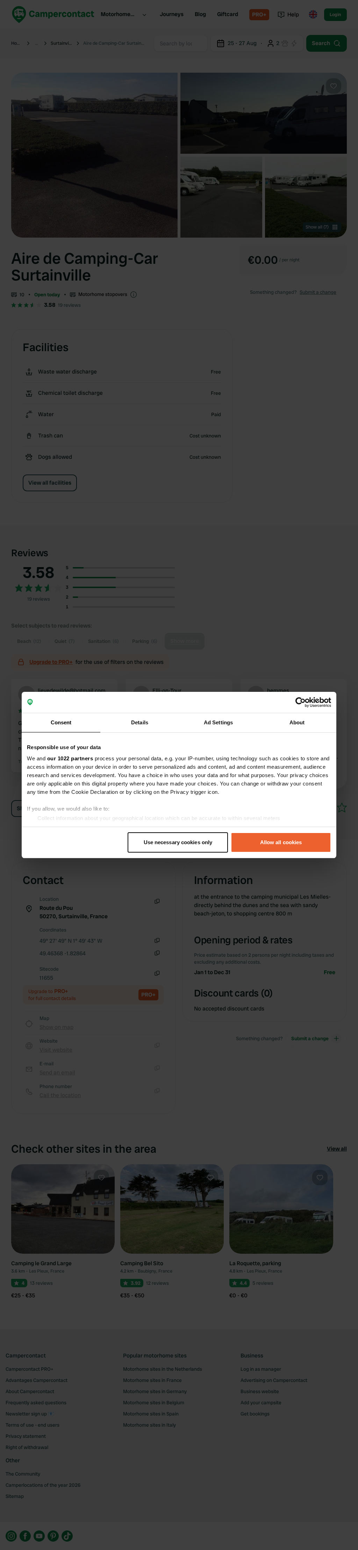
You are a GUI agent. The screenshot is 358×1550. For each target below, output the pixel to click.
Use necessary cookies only (178, 842)
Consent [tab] (61, 722)
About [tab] (297, 722)
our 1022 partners (70, 758)
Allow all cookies (281, 842)
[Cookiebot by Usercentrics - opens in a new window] (300, 702)
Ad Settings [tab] (218, 722)
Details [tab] (139, 722)
